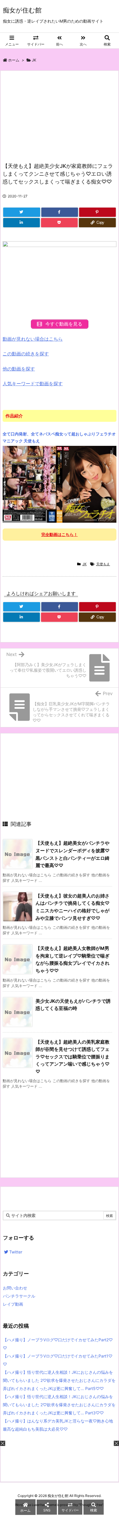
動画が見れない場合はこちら (33, 339)
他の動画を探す (19, 369)
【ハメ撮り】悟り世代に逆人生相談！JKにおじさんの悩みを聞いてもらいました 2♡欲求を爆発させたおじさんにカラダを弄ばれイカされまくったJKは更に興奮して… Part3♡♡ (59, 1404)
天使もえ (103, 564)
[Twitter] (21, 212)
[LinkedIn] (21, 222)
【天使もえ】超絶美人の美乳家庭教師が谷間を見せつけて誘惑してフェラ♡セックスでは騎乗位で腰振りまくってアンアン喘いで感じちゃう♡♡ (72, 1056)
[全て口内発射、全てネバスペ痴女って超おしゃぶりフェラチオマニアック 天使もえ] (59, 484)
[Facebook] (59, 212)
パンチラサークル (19, 1295)
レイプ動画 (13, 1304)
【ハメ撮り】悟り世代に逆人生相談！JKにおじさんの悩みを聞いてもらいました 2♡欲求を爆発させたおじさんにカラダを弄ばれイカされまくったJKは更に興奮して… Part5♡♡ (59, 1380)
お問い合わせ (15, 1287)
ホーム (13, 60)
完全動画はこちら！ (59, 534)
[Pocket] (59, 222)
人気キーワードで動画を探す (33, 383)
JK (34, 60)
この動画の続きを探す (26, 354)
